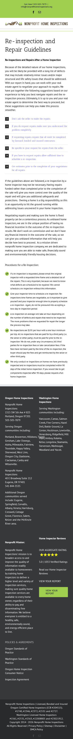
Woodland (44, 449)
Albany (8, 508)
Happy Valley (23, 448)
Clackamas (10, 460)
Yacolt (58, 449)
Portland (9, 436)
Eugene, (18, 500)
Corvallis (22, 504)
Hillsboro (32, 436)
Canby (20, 460)
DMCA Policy (36, 729)
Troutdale (10, 448)
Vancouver (44, 418)
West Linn (22, 452)
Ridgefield (57, 434)
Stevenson (44, 446)
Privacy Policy (35, 725)
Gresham (9, 440)
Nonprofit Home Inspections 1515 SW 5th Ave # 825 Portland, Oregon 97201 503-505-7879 (17, 412)
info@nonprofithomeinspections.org (36, 6)
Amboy (49, 438)
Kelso (42, 442)
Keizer (8, 519)
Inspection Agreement (17, 679)
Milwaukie (17, 444)
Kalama (57, 438)
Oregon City (11, 456)
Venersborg (45, 434)
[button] (36, 118)
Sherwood (10, 452)
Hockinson (52, 430)
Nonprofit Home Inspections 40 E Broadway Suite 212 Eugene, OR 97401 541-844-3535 (18, 478)
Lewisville (64, 430)
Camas (54, 418)
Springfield (11, 504)
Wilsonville (11, 464)
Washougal (57, 446)
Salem (26, 515)
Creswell (9, 512)
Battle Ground (51, 426)
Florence (17, 515)
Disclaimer (59, 725)
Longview (51, 442)
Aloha (8, 444)
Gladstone (24, 456)
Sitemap (48, 725)
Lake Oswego (22, 440)
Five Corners (53, 422)
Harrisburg (27, 508)
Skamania (62, 442)
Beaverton (20, 436)
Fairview (28, 444)
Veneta (17, 508)
